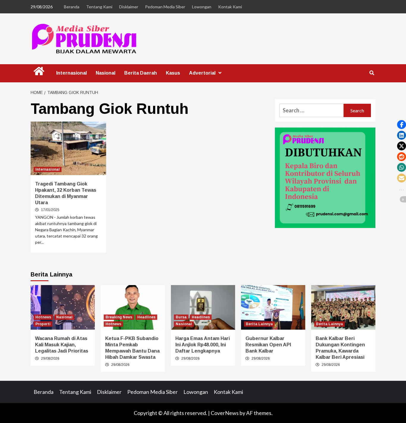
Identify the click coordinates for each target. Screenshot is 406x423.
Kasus (173, 73)
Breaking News (119, 317)
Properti (43, 324)
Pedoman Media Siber (165, 6)
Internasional (71, 73)
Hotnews (43, 317)
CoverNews (225, 413)
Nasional (105, 73)
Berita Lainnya (259, 324)
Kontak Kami (230, 6)
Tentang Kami (99, 6)
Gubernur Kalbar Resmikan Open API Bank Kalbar (268, 344)
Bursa (181, 317)
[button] (401, 124)
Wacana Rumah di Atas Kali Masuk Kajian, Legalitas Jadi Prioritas (61, 344)
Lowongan (201, 6)
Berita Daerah (140, 73)
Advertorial (202, 73)
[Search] (371, 73)
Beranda (71, 6)
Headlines (146, 317)
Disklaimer (128, 6)
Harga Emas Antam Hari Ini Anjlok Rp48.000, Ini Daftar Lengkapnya (202, 344)
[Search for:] (311, 110)
